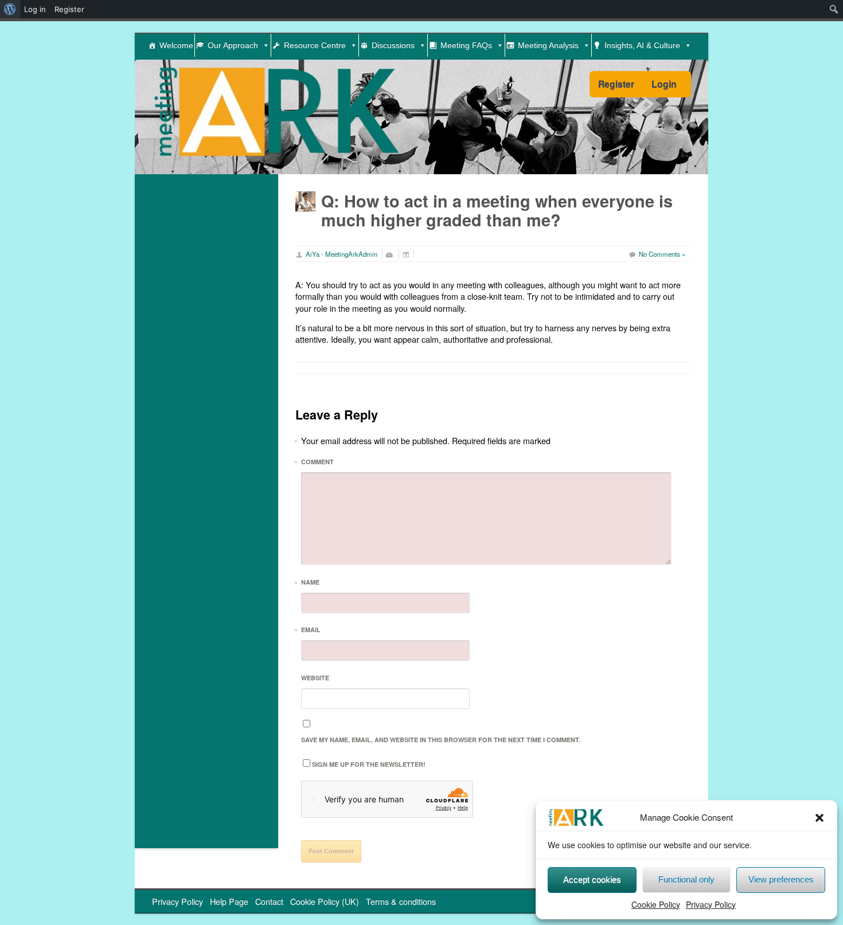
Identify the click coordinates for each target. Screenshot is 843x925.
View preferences (781, 879)
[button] (819, 818)
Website (315, 677)
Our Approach (233, 45)
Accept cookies (592, 879)
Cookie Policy (655, 904)
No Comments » (662, 253)
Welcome (176, 45)
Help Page (229, 901)
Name (310, 584)
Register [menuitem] (69, 9)
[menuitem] (10, 9)
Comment (317, 463)
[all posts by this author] (305, 200)
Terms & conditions (401, 901)
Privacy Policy (711, 904)
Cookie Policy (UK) (324, 901)
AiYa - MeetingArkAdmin (341, 253)
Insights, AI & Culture (642, 45)
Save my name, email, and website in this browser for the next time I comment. (440, 739)
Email (311, 631)
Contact (269, 901)
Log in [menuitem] (35, 9)
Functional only (686, 879)
